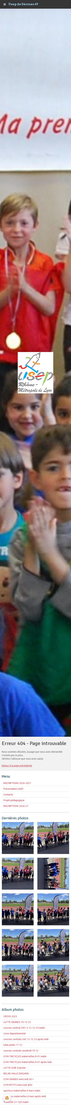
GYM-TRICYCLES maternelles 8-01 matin (25, 1056)
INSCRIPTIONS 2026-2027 (17, 783)
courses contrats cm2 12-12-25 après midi (25, 1039)
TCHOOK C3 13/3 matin (16, 1102)
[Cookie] (7, 1098)
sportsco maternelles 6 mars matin (21, 1090)
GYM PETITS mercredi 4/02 (17, 1085)
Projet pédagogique (13, 800)
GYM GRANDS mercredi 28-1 (18, 1079)
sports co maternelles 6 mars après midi (24, 1096)
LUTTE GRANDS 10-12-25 (17, 1022)
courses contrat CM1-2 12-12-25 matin (24, 1027)
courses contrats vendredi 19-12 (20, 1050)
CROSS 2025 (10, 1016)
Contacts (8, 794)
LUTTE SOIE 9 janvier (14, 1067)
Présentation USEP (13, 788)
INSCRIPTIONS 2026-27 (15, 806)
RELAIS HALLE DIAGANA (16, 1073)
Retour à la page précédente (17, 765)
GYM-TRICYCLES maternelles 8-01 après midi (27, 1062)
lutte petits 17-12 (12, 1045)
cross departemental (14, 1033)
